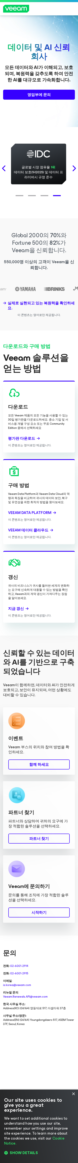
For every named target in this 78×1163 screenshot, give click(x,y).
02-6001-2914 (19, 966)
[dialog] (39, 1126)
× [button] (73, 1094)
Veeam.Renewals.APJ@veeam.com (25, 996)
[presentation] (4, 168)
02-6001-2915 (19, 973)
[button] (20, 193)
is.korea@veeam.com (17, 985)
